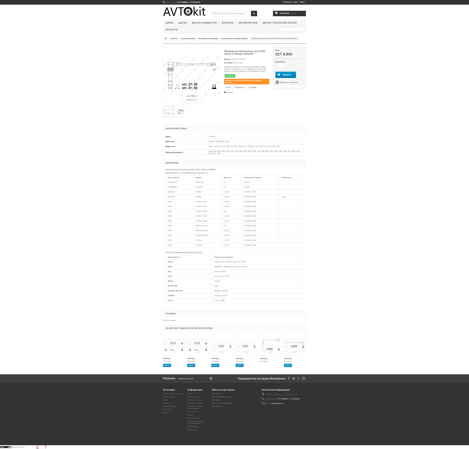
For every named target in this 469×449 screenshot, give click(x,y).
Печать (230, 92)
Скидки (190, 394)
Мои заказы (216, 394)
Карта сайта (192, 430)
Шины (169, 22)
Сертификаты (192, 427)
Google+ (253, 87)
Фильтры (227, 22)
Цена (277, 50)
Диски (182, 22)
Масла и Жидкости (204, 22)
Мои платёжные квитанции (222, 397)
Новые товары (193, 397)
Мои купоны (217, 406)
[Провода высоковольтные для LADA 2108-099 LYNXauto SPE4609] (198, 345)
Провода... (167, 358)
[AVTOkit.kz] (185, 11)
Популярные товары (195, 400)
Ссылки (190, 415)
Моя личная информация (222, 403)
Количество (280, 62)
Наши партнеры (193, 418)
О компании (192, 412)
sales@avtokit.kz (277, 403)
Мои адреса (216, 400)
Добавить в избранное (289, 82)
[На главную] (165, 38)
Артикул (227, 59)
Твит (229, 87)
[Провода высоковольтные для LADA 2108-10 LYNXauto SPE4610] (246, 345)
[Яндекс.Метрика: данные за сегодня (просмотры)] (18, 447)
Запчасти (171, 29)
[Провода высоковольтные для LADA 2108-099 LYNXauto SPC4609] (174, 345)
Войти (302, 2)
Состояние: (228, 63)
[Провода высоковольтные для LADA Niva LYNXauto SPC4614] (295, 345)
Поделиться (240, 87)
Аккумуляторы (247, 22)
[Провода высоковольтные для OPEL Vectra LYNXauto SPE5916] (168, 111)
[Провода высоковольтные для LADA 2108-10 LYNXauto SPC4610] (222, 345)
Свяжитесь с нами (290, 2)
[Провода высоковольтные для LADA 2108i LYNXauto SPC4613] (271, 345)
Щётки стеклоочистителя (279, 22)
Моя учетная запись (223, 389)
